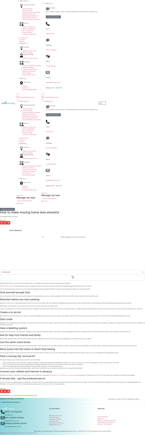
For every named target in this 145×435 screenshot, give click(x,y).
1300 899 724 (50, 33)
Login (100, 103)
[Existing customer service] (3, 423)
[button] (1, 222)
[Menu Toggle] (18, 93)
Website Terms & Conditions (8, 433)
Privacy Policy (21, 433)
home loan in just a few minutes (24, 395)
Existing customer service (16, 423)
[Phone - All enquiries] (3, 412)
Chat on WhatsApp (51, 50)
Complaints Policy (31, 433)
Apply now (20, 203)
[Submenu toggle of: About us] (26, 78)
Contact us (20, 195)
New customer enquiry (14, 417)
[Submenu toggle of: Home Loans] (28, 1)
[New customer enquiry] (3, 418)
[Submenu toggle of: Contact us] (52, 3)
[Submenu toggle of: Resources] (26, 43)
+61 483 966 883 (51, 66)
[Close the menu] (18, 99)
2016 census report (8, 286)
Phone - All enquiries (13, 412)
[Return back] (18, 95)
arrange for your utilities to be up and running (65, 375)
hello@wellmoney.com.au (53, 82)
